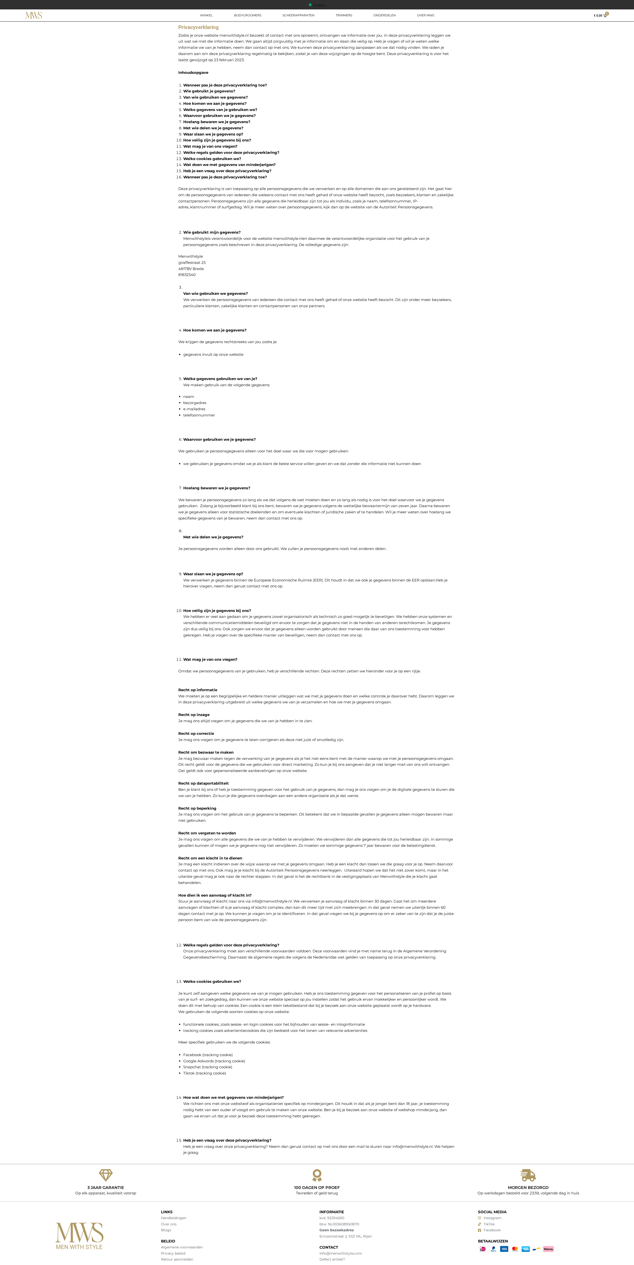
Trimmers (344, 15)
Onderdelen (384, 15)
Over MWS (425, 15)
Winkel (206, 15)
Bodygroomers (247, 15)
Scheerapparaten (299, 15)
